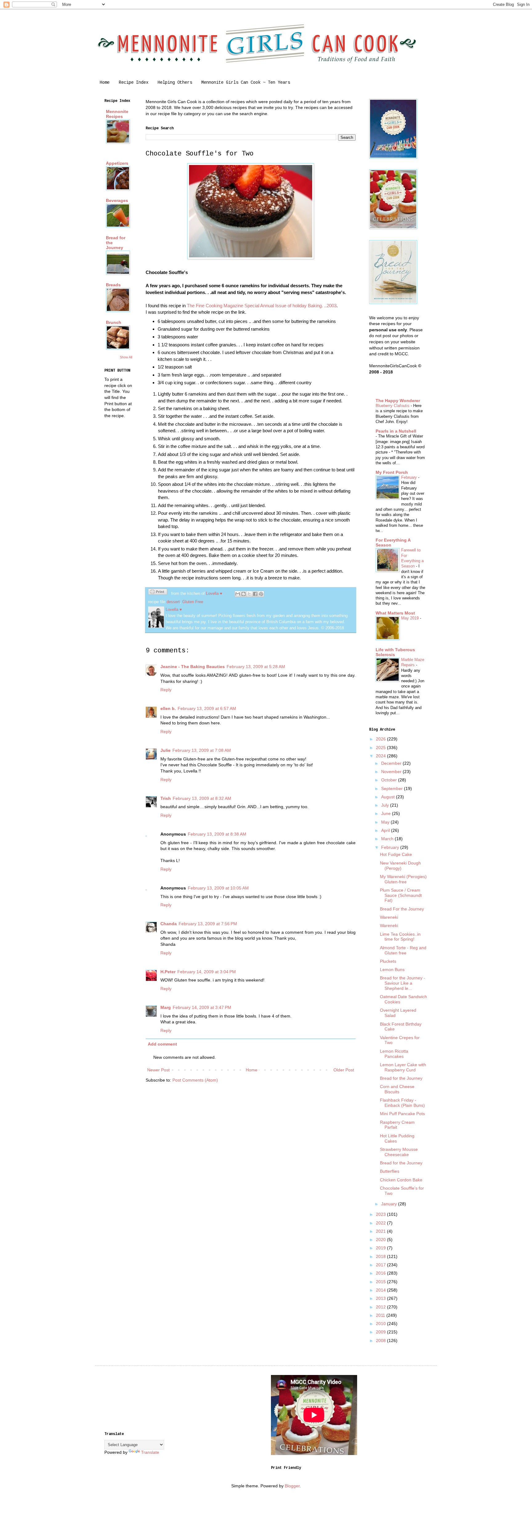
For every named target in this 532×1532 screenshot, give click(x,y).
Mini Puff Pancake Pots (402, 1113)
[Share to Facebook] (255, 594)
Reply (165, 689)
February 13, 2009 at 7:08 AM (201, 750)
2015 (381, 1281)
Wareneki (389, 917)
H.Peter (167, 971)
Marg (165, 1007)
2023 (381, 1214)
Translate (150, 1452)
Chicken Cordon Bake (401, 1179)
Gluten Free (192, 602)
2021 (381, 1231)
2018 (381, 1256)
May (386, 822)
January (389, 1203)
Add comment (162, 1044)
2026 (381, 738)
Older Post (343, 1069)
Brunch (113, 322)
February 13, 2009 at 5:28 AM (256, 666)
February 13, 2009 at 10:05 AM (218, 887)
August (388, 796)
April (386, 830)
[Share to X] (249, 594)
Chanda (168, 923)
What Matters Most (395, 613)
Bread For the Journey (402, 908)
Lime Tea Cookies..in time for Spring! (400, 937)
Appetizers (117, 163)
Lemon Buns (392, 969)
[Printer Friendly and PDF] (157, 593)
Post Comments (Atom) (195, 1080)
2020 (381, 1239)
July (385, 805)
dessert (173, 602)
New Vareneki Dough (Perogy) (400, 866)
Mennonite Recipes (117, 114)
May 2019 (410, 618)
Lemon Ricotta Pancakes (394, 1054)
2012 (381, 1306)
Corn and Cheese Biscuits (397, 1089)
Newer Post (158, 1069)
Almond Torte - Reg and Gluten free (403, 950)
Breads (113, 284)
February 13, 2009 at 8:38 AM (217, 834)
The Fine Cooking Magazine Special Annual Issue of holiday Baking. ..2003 (262, 305)
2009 (381, 1331)
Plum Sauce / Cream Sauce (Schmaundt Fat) (401, 895)
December (392, 763)
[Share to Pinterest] (261, 594)
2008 (381, 1340)
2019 (381, 1247)
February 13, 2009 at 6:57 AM (207, 708)
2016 (381, 1273)
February (409, 477)
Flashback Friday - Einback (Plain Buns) (402, 1103)
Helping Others (175, 82)
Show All (126, 357)
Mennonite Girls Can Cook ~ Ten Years (245, 82)
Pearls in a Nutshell (396, 431)
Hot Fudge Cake (396, 854)
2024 (381, 755)
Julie (165, 750)
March (388, 838)
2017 (381, 1264)
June (386, 813)
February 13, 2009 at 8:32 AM (202, 798)
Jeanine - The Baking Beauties (192, 666)
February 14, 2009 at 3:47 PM (202, 1007)
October (389, 779)
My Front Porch (392, 472)
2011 (381, 1315)
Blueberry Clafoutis (393, 405)
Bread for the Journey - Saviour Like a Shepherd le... (402, 983)
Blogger (292, 1485)
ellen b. (168, 708)
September (392, 788)
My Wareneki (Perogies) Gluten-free (403, 879)
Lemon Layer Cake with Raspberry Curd (403, 1067)
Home (105, 82)
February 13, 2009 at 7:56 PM (208, 923)
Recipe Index (133, 82)
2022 (381, 1222)
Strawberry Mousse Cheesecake (399, 1152)
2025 (381, 747)
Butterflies (389, 1171)
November (392, 771)
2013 (381, 1298)
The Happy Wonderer (398, 400)
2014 (381, 1290)
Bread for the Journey (401, 1078)
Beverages (117, 200)
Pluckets (388, 961)
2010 (381, 1323)
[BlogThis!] (243, 594)
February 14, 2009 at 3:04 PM (206, 971)
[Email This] (238, 594)
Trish (165, 798)
